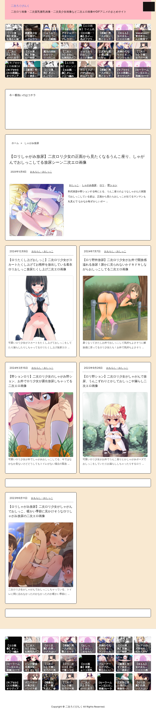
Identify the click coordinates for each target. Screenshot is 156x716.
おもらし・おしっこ (41, 171)
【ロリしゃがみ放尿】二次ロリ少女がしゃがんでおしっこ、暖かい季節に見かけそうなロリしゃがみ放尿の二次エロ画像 (40, 511)
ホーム (15, 143)
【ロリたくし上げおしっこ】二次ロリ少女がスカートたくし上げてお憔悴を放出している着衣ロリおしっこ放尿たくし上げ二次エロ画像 (40, 264)
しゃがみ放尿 (89, 185)
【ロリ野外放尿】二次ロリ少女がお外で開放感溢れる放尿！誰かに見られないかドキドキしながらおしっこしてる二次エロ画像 (115, 264)
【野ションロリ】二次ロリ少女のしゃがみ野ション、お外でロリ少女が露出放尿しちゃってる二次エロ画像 (40, 381)
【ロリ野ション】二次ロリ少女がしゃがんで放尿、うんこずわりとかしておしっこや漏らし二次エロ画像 (115, 381)
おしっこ (74, 185)
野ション (112, 185)
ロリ (102, 185)
